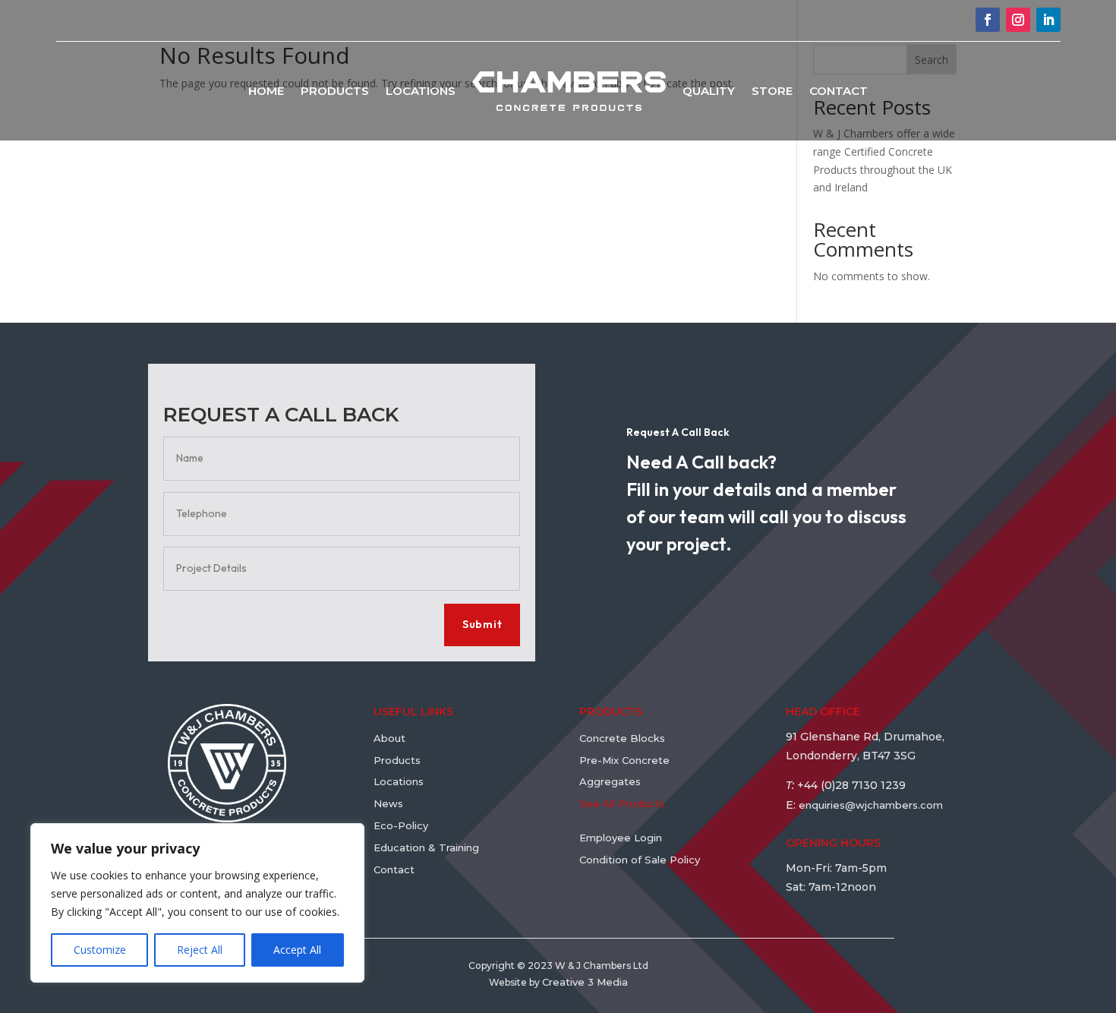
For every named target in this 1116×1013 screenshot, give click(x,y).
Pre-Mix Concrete (624, 760)
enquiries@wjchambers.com (871, 805)
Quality (709, 91)
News (388, 803)
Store (772, 91)
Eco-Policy (401, 825)
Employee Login (620, 838)
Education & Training (428, 847)
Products (335, 91)
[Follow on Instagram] (1018, 20)
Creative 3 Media (585, 982)
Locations (421, 91)
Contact (838, 91)
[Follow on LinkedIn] (1048, 20)
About (389, 738)
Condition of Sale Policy (639, 860)
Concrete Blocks (622, 738)
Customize (100, 949)
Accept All (297, 949)
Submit (482, 624)
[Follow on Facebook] (988, 20)
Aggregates (610, 781)
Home (266, 91)
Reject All (199, 949)
